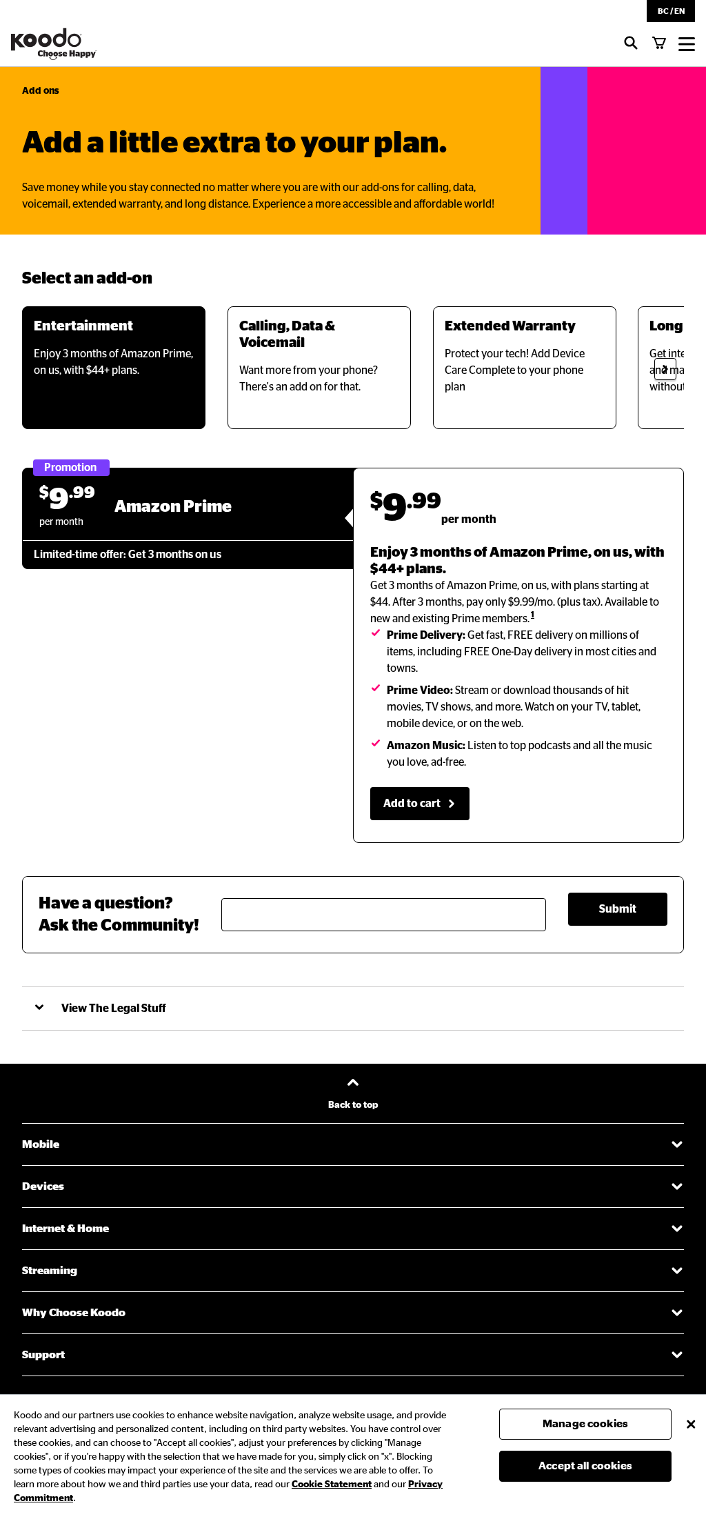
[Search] (631, 44)
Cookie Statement (332, 1484)
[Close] (691, 1424)
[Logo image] (54, 44)
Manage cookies (585, 1423)
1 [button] (532, 614)
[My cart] (659, 44)
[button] (671, 11)
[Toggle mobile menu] (686, 44)
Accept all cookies (585, 1465)
